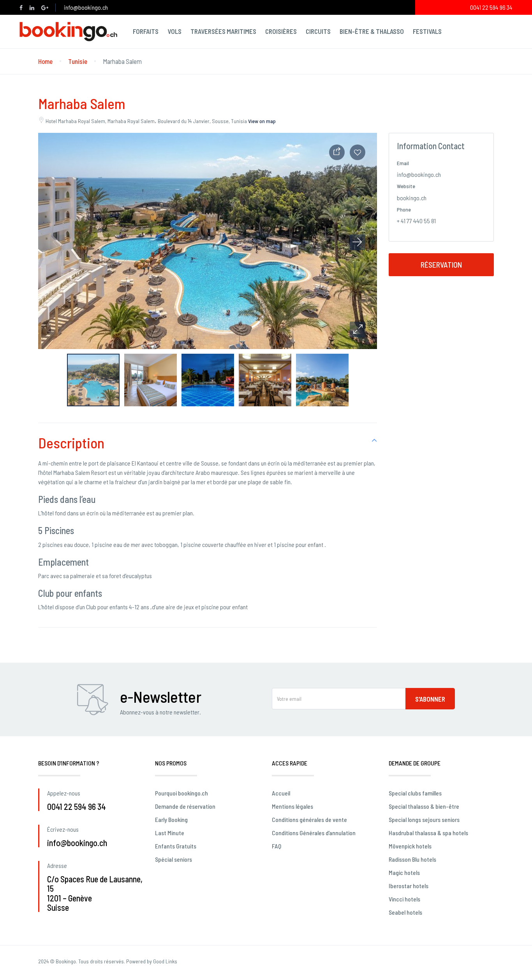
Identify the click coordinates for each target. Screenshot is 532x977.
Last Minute (169, 832)
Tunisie (77, 61)
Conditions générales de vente (309, 819)
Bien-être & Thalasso (372, 31)
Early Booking (171, 819)
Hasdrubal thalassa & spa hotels (428, 832)
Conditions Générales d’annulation (314, 832)
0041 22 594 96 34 (491, 7)
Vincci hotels (404, 899)
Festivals (427, 31)
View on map (262, 121)
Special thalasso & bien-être (424, 806)
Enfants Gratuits (175, 846)
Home (45, 61)
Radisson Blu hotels (412, 859)
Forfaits (146, 31)
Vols (174, 31)
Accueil (281, 793)
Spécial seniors (173, 859)
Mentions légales (292, 806)
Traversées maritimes (223, 31)
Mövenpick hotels (410, 846)
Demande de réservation (185, 806)
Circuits (318, 31)
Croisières (281, 31)
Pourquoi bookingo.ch (181, 793)
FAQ (276, 846)
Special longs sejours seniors (424, 819)
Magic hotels (404, 872)
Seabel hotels (405, 912)
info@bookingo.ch (86, 7)
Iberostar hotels (408, 885)
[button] (357, 329)
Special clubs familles (415, 793)
